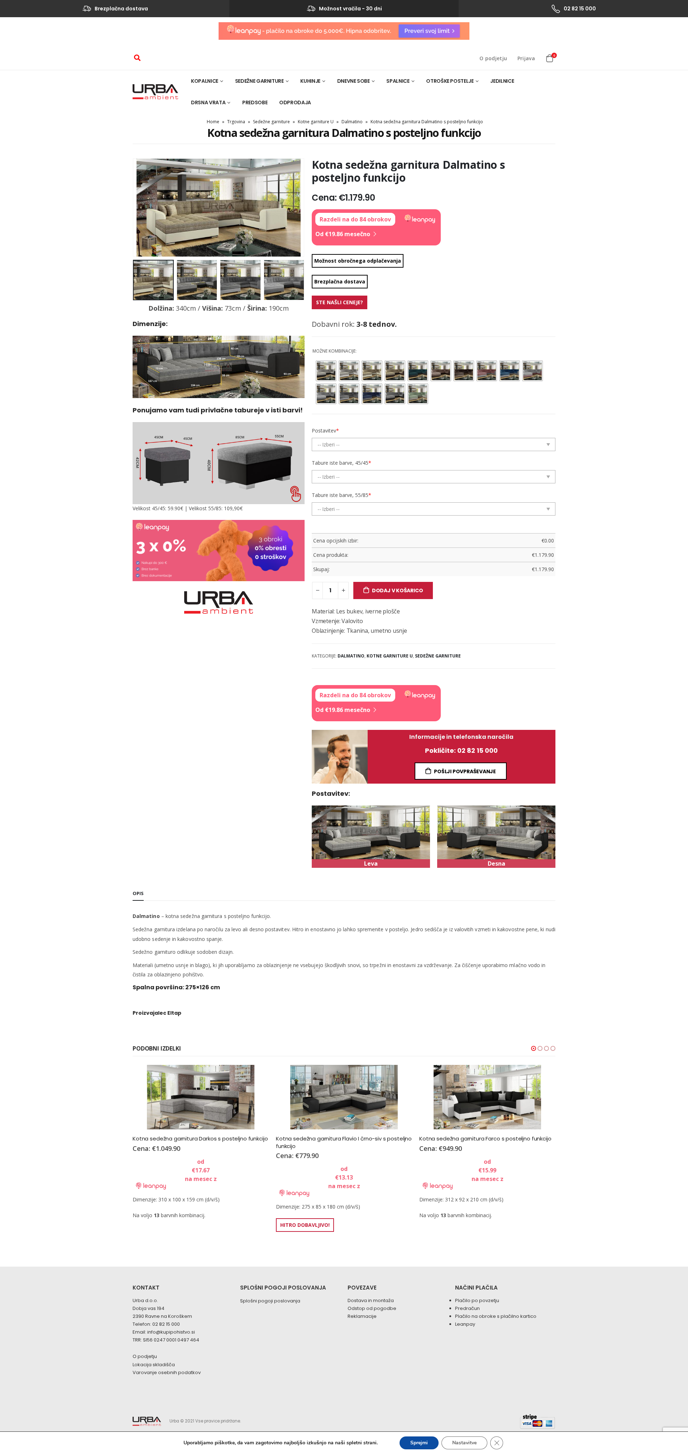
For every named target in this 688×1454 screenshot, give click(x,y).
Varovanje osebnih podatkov (167, 1372)
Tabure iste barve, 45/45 (341, 462)
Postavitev (325, 430)
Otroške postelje (449, 81)
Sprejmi (419, 1442)
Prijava (526, 58)
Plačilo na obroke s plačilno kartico (495, 1316)
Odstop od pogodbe (372, 1308)
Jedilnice (502, 81)
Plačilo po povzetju (477, 1300)
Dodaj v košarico (397, 590)
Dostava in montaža (371, 1300)
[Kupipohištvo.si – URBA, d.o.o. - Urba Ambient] (155, 91)
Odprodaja (295, 102)
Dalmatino (352, 122)
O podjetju (493, 58)
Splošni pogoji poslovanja (270, 1300)
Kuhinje (310, 81)
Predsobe (254, 102)
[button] (533, 1048)
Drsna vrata (208, 102)
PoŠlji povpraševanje (465, 771)
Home (213, 122)
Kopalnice (204, 81)
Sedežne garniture (259, 81)
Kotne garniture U (316, 122)
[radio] (326, 371)
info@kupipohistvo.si (171, 1332)
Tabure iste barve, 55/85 (341, 495)
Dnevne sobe (353, 81)
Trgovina (236, 122)
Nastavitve (464, 1442)
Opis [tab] (138, 893)
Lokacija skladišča (154, 1364)
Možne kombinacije (333, 351)
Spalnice (397, 81)
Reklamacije (362, 1316)
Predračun (467, 1308)
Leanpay (465, 1324)
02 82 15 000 (166, 1324)
